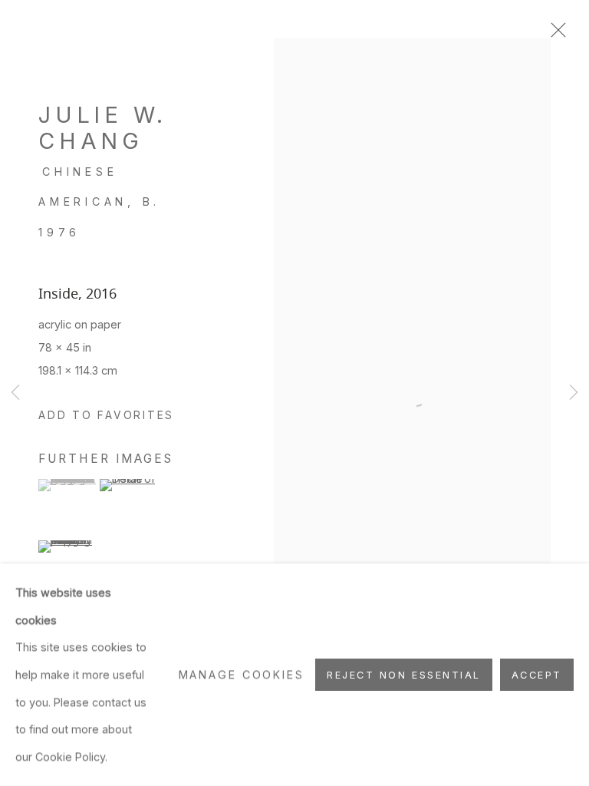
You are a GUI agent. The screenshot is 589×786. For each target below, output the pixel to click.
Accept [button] (537, 675)
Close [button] (554, 34)
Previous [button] (15, 393)
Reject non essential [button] (404, 675)
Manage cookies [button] (241, 674)
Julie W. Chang (102, 128)
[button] (106, 416)
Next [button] (573, 393)
